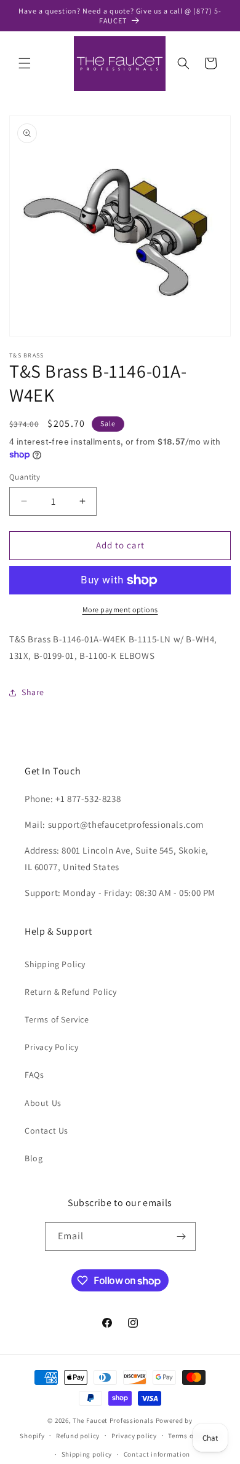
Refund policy (78, 1435)
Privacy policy (134, 1435)
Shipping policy (87, 1454)
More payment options (120, 609)
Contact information (157, 1454)
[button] (24, 63)
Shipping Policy (55, 964)
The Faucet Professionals (113, 1420)
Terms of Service (57, 1019)
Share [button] (33, 692)
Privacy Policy (51, 1047)
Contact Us (46, 1130)
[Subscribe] (181, 1236)
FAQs (34, 1074)
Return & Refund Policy (70, 991)
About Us (43, 1102)
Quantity (24, 477)
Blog (33, 1158)
